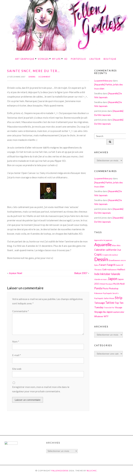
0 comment (44, 76)
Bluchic (92, 470)
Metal (102, 284)
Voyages (43, 59)
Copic (98, 254)
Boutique (110, 59)
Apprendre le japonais (103, 240)
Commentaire (20, 311)
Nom (15, 341)
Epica (96, 265)
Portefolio (78, 59)
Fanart (102, 264)
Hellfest (121, 269)
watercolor (118, 312)
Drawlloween (114, 260)
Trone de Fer (109, 307)
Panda (98, 288)
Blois (119, 245)
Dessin (101, 259)
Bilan (114, 245)
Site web (16, 368)
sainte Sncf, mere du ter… (33, 71)
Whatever (98, 316)
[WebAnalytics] (11, 443)
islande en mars (100, 279)
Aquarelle (103, 244)
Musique (109, 284)
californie (111, 249)
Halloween (112, 269)
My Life (56, 59)
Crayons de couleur (110, 255)
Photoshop (113, 288)
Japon (112, 278)
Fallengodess (59, 470)
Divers (32, 76)
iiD (66, 59)
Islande (115, 274)
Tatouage (99, 302)
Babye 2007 (80, 273)
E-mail (16, 355)
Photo (105, 288)
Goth (104, 269)
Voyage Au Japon (103, 311)
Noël (122, 283)
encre (123, 260)
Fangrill (111, 264)
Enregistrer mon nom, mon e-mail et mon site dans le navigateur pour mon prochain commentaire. (40, 389)
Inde (97, 273)
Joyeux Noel (15, 273)
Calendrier (99, 249)
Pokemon (98, 293)
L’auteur (95, 59)
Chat (119, 250)
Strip (118, 298)
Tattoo (109, 302)
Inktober (105, 274)
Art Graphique (25, 59)
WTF (106, 316)
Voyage (118, 307)
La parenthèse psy (103, 80)
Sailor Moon (109, 298)
